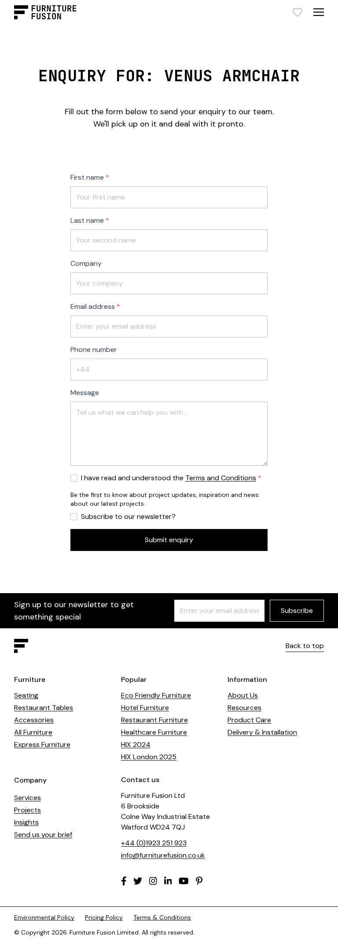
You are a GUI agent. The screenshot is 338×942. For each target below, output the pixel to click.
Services (27, 797)
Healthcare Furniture (154, 732)
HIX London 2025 (148, 756)
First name (87, 177)
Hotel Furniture (145, 707)
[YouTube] (184, 881)
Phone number (93, 349)
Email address (92, 306)
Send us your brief (43, 834)
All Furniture (33, 732)
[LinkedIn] (168, 881)
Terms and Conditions (220, 477)
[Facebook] (124, 881)
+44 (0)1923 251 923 (154, 843)
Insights (26, 822)
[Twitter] (137, 881)
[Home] (45, 12)
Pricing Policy (104, 917)
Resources (244, 707)
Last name (87, 220)
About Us (243, 695)
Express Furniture (42, 744)
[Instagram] (153, 881)
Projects (27, 810)
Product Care (249, 720)
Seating (26, 695)
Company (86, 263)
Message (84, 392)
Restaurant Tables (43, 707)
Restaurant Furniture (154, 720)
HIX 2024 (136, 744)
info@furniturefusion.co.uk (163, 855)
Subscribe (297, 610)
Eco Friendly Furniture (156, 695)
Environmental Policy (44, 917)
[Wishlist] (297, 12)
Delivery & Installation (262, 732)
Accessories (34, 720)
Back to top (305, 645)
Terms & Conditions (162, 917)
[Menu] (318, 12)
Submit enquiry (169, 539)
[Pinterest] (199, 881)
